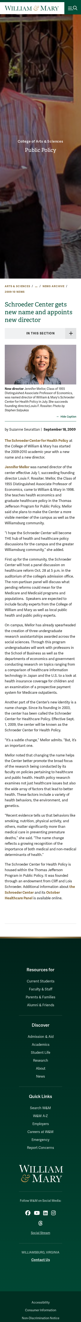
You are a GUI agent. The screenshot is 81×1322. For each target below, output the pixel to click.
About (40, 1068)
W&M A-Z (40, 1116)
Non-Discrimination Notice (40, 1318)
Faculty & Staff (40, 989)
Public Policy (40, 150)
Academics (40, 1045)
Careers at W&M (40, 1132)
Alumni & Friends (40, 1005)
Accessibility (41, 1302)
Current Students (40, 981)
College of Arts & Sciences (40, 141)
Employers (40, 1124)
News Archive (54, 286)
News (40, 1076)
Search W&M (40, 1108)
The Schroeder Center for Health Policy (36, 440)
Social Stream (40, 1233)
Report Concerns (40, 1148)
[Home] (32, 8)
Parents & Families (40, 997)
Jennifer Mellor (17, 467)
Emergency (40, 1140)
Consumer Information (40, 1310)
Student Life (40, 1053)
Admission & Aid (41, 1037)
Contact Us (40, 1260)
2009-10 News (15, 292)
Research (40, 1060)
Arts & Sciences (17, 286)
